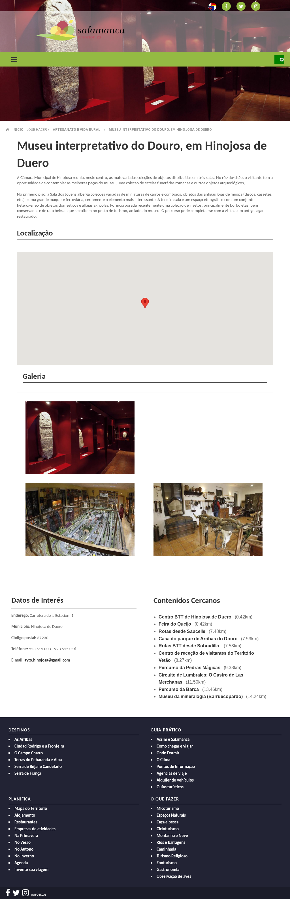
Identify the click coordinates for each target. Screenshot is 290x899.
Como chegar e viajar (175, 746)
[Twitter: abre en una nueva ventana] (241, 6)
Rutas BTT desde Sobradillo (189, 645)
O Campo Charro (28, 753)
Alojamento (24, 816)
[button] (145, 303)
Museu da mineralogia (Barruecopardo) (201, 696)
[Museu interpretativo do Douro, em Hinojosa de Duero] (81, 438)
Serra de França (27, 774)
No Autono (23, 849)
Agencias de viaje (172, 774)
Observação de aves (174, 877)
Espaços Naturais (171, 816)
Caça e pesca (167, 822)
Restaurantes (25, 822)
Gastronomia (168, 870)
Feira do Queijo (175, 624)
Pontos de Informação (176, 767)
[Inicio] (80, 29)
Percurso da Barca (179, 689)
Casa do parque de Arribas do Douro (198, 638)
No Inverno (24, 856)
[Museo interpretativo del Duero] (81, 520)
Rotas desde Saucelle (182, 631)
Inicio (18, 130)
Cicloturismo (168, 829)
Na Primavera (26, 836)
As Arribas (23, 740)
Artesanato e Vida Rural (76, 130)
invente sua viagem (31, 870)
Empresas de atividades (35, 829)
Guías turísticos (170, 787)
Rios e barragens (171, 843)
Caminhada (166, 849)
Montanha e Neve (172, 836)
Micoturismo (168, 809)
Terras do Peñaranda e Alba (38, 760)
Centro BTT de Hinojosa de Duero (195, 617)
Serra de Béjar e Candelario (38, 767)
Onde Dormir (168, 753)
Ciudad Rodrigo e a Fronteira (39, 746)
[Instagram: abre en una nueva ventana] (255, 6)
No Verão (22, 843)
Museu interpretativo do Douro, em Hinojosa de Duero (160, 130)
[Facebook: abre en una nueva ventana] (226, 6)
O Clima (163, 760)
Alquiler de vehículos (175, 780)
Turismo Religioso (172, 856)
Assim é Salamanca (173, 740)
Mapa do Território (30, 809)
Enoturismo (167, 863)
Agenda (21, 863)
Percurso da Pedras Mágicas (189, 667)
